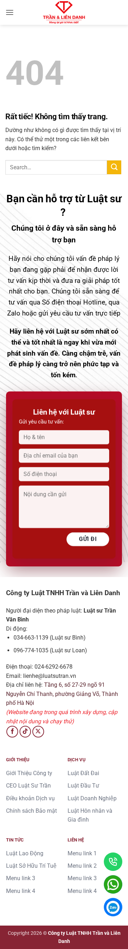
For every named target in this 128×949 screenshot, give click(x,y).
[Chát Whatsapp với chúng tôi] (113, 884)
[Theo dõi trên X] (38, 731)
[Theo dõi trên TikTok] (25, 731)
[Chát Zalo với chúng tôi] (113, 907)
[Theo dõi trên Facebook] (12, 731)
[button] (9, 12)
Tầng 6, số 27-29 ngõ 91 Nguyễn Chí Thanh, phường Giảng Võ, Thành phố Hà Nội (62, 693)
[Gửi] (114, 167)
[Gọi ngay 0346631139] (113, 861)
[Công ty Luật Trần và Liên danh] (64, 12)
